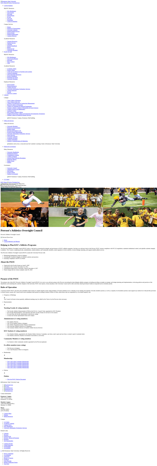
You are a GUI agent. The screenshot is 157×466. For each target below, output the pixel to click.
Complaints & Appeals (13, 155)
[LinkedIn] (80, 388)
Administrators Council (13, 169)
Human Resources (12, 86)
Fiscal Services (11, 135)
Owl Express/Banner (12, 58)
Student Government (12, 174)
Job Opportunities (8, 441)
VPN (8, 63)
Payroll (9, 92)
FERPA (9, 162)
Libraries (6, 433)
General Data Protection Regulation (16, 158)
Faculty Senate (11, 172)
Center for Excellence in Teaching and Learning (19, 71)
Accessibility (7, 448)
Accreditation (7, 455)
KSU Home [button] (4, 3)
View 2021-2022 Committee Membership (18, 367)
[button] (12, 183)
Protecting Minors (11, 159)
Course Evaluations (12, 21)
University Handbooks (13, 152)
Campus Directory (12, 36)
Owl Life (9, 18)
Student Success (11, 43)
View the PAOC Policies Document (16, 379)
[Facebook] (80, 385)
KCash (9, 17)
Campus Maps (7, 413)
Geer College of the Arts (13, 102)
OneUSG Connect (12, 93)
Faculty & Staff (8, 51)
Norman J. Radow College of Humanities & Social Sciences (22, 108)
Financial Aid (10, 48)
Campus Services (11, 87)
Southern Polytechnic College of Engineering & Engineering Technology (26, 113)
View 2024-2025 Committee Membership (18, 363)
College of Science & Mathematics (16, 109)
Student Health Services (13, 31)
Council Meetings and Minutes (12, 241)
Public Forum (10, 161)
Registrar (6, 439)
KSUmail (9, 14)
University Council (12, 168)
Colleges (6, 95)
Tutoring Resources (12, 41)
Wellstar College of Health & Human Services (19, 115)
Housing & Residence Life (14, 130)
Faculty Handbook (12, 76)
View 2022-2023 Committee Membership (18, 366)
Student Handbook (12, 46)
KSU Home (4, 182)
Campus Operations (12, 139)
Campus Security (8, 443)
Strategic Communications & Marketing (17, 141)
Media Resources (8, 416)
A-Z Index (6, 179)
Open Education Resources (14, 74)
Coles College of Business (14, 100)
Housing (6, 435)
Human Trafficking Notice (11, 462)
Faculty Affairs (11, 70)
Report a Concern (8, 458)
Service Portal (10, 33)
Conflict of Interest (12, 156)
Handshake (10, 20)
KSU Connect (11, 61)
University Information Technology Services (18, 89)
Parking (6, 415)
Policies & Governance (10, 146)
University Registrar (12, 50)
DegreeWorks (10, 15)
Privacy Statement (8, 453)
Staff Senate (10, 171)
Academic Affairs (11, 68)
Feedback (6, 459)
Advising (9, 44)
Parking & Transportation (13, 28)
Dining (9, 27)
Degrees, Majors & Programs (11, 438)
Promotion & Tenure (12, 77)
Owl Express (10, 12)
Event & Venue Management (14, 132)
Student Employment (12, 34)
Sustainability (7, 446)
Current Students (8, 5)
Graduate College (11, 110)
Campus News (8, 425)
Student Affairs (11, 129)
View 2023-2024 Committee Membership (18, 364)
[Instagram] (80, 389)
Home (5, 240)
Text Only (6, 464)
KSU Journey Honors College (15, 112)
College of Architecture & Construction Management (21, 103)
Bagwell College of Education (15, 105)
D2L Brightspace (11, 11)
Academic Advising (12, 138)
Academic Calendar (9, 423)
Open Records (7, 461)
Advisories (6, 456)
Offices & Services (9, 120)
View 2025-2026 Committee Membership (18, 361)
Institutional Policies (12, 153)
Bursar (9, 47)
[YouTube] (80, 391)
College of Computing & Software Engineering (19, 106)
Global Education (8, 445)
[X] (80, 386)
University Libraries (12, 30)
